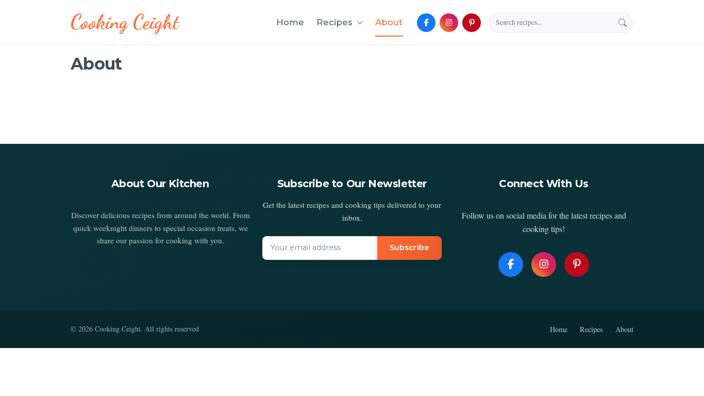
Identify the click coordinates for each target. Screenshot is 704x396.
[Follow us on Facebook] (426, 22)
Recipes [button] (334, 22)
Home (290, 22)
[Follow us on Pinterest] (471, 22)
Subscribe (409, 247)
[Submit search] (622, 22)
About (389, 22)
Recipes (591, 329)
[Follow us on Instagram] (449, 22)
